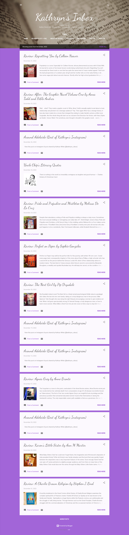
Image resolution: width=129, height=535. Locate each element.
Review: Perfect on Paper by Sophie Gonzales (52, 246)
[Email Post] (42, 83)
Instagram (81, 38)
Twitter (92, 38)
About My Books (56, 38)
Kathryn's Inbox (64, 17)
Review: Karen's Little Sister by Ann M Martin (55, 445)
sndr (69, 529)
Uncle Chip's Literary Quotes (42, 165)
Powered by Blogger (66, 526)
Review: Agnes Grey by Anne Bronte (47, 379)
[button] (104, 55)
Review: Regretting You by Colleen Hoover (51, 56)
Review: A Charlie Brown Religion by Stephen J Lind (59, 483)
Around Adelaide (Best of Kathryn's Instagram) (55, 137)
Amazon (102, 38)
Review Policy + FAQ (39, 38)
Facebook (70, 38)
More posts (64, 519)
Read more (101, 82)
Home (26, 38)
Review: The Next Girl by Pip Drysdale (49, 284)
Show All (103, 47)
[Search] (108, 5)
